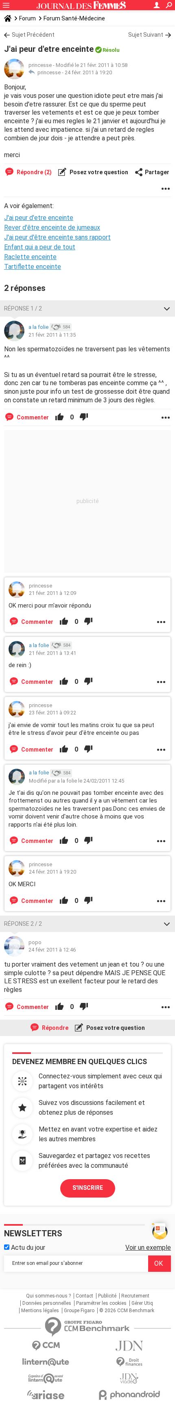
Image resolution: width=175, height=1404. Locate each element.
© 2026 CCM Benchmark (126, 1310)
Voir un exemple (148, 1247)
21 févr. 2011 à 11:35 (52, 335)
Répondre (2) (33, 172)
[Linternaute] (46, 1362)
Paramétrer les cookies (101, 1303)
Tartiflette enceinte (32, 267)
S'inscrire (87, 1187)
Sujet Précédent (33, 34)
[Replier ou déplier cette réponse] (166, 308)
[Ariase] (46, 1394)
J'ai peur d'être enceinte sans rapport (57, 237)
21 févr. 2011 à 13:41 (52, 653)
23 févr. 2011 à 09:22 (52, 713)
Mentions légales (40, 1310)
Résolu (111, 50)
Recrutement (135, 1296)
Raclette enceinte (30, 257)
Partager (157, 172)
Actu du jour (27, 1247)
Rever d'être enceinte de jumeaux (52, 227)
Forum (27, 18)
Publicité (107, 1296)
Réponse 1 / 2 (23, 308)
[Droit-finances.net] (129, 1362)
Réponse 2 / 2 (23, 923)
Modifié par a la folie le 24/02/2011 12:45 (76, 781)
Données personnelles (46, 1303)
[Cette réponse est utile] (59, 417)
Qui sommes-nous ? (48, 1296)
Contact (84, 1296)
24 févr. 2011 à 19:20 (88, 72)
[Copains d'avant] (46, 1378)
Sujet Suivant (145, 34)
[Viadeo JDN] (129, 1378)
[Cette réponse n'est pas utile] (84, 417)
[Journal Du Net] (129, 1346)
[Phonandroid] (129, 1395)
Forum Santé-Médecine (74, 18)
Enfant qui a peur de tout (39, 247)
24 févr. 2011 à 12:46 (52, 950)
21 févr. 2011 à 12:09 (52, 593)
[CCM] (46, 1346)
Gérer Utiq (142, 1303)
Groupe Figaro (79, 1310)
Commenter (32, 417)
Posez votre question (98, 172)
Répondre (54, 1028)
